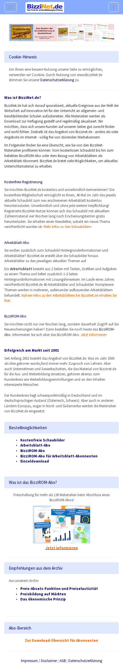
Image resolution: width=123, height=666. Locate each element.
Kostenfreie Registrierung (23, 182)
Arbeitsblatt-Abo (16, 242)
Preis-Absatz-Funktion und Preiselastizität (59, 588)
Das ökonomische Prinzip (43, 599)
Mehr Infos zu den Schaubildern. (67, 226)
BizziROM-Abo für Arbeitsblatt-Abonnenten (59, 456)
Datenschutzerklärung (57, 80)
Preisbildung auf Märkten (43, 594)
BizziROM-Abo (32, 450)
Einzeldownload (34, 461)
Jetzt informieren (94, 334)
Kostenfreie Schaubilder (42, 440)
